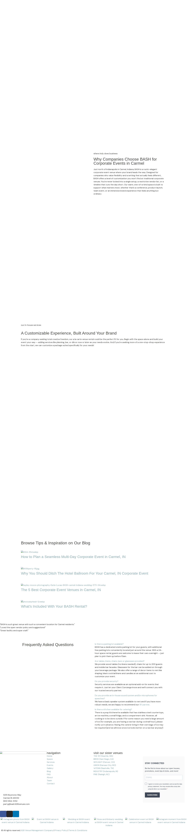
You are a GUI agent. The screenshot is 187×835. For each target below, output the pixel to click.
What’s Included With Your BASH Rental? (54, 606)
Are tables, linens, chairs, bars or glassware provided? (120, 661)
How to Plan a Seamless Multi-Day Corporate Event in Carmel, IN (73, 557)
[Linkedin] (16, 814)
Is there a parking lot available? (109, 644)
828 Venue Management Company (37, 830)
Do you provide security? (106, 681)
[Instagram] (9, 814)
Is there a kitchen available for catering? (113, 709)
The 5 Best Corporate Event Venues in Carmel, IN (61, 590)
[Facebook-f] (3, 814)
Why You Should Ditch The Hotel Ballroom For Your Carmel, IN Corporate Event (84, 573)
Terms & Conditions (78, 830)
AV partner (144, 704)
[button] (93, 615)
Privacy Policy (61, 830)
